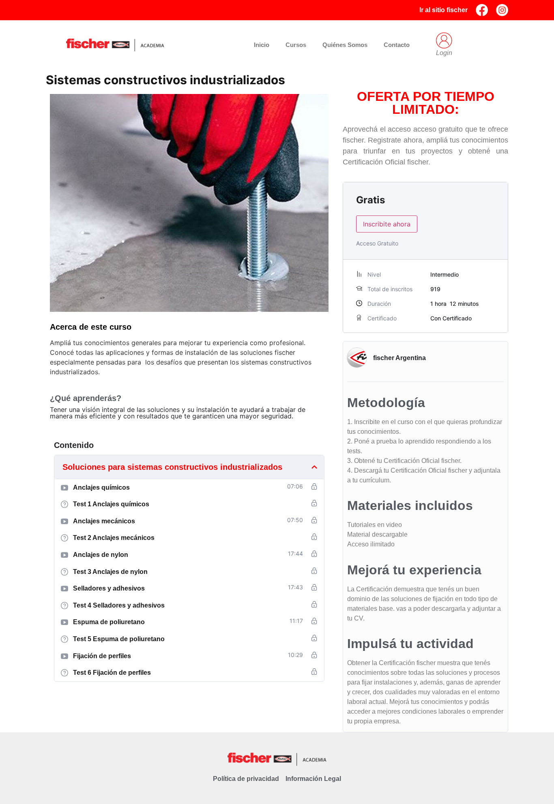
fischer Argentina (399, 357)
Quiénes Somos (344, 44)
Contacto (397, 44)
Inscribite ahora (386, 224)
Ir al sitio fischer (443, 9)
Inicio (261, 44)
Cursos (296, 44)
